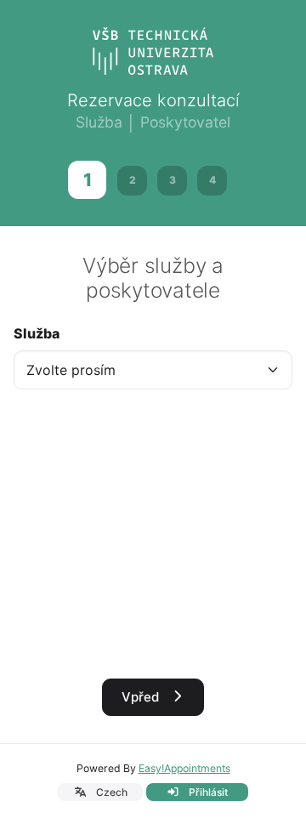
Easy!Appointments (184, 768)
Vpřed (142, 697)
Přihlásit (207, 792)
